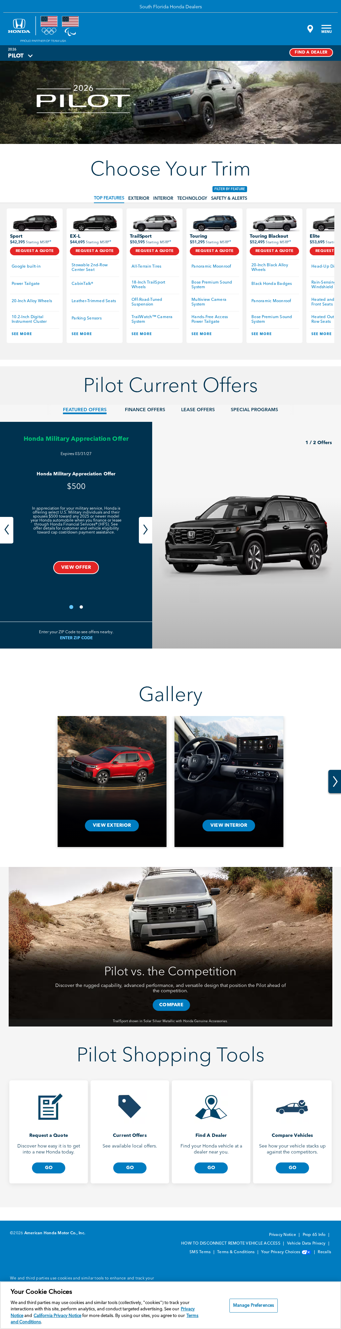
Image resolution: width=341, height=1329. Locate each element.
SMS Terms (200, 1252)
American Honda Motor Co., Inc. (55, 1233)
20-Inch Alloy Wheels (32, 301)
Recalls (324, 1252)
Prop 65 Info (315, 1235)
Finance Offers (145, 410)
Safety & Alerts (229, 198)
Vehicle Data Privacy (307, 1244)
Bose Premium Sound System (212, 285)
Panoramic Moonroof (211, 267)
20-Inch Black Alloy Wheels (270, 267)
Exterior (138, 198)
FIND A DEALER (311, 53)
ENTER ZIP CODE (76, 638)
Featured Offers (85, 410)
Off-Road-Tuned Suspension (148, 302)
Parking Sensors (87, 318)
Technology (192, 198)
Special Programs (254, 410)
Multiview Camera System (209, 302)
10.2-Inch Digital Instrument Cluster (29, 319)
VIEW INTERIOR (228, 825)
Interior (163, 198)
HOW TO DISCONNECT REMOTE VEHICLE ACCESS (231, 1244)
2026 (12, 49)
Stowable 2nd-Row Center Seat (90, 267)
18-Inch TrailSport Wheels (149, 285)
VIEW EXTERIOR (112, 825)
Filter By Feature (229, 189)
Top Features (109, 198)
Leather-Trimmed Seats (94, 301)
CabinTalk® (83, 284)
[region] (170, 1305)
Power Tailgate (26, 284)
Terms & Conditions (236, 1252)
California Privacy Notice (57, 1316)
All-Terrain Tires (146, 267)
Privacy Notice (283, 1235)
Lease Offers (198, 410)
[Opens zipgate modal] (309, 29)
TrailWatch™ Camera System (153, 319)
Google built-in (26, 267)
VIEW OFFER (76, 567)
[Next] (145, 530)
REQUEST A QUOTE (35, 251)
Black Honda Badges (271, 284)
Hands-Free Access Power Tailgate (210, 319)
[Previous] (6, 530)
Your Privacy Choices (281, 1252)
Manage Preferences (253, 1305)
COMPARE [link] (171, 1005)
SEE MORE (22, 334)
